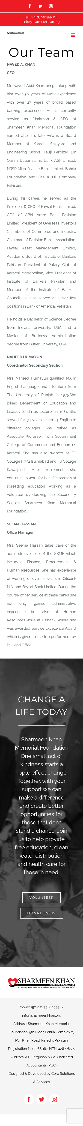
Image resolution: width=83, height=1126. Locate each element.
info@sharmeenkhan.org (42, 22)
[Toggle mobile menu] (73, 35)
